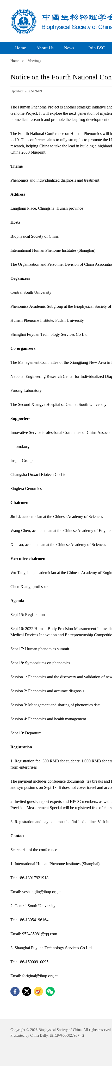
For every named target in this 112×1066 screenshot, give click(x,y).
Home (14, 61)
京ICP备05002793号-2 (66, 1035)
